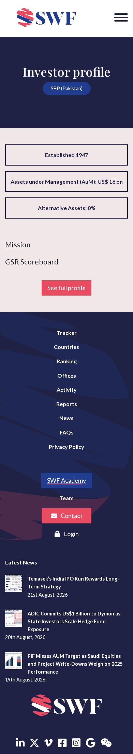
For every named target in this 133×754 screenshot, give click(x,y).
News (66, 418)
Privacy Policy (66, 446)
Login (71, 533)
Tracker (67, 332)
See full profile (66, 287)
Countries (66, 346)
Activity (67, 389)
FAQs (67, 432)
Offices (66, 375)
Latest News (21, 562)
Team (67, 498)
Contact (71, 515)
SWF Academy (66, 480)
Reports (66, 404)
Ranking (67, 361)
